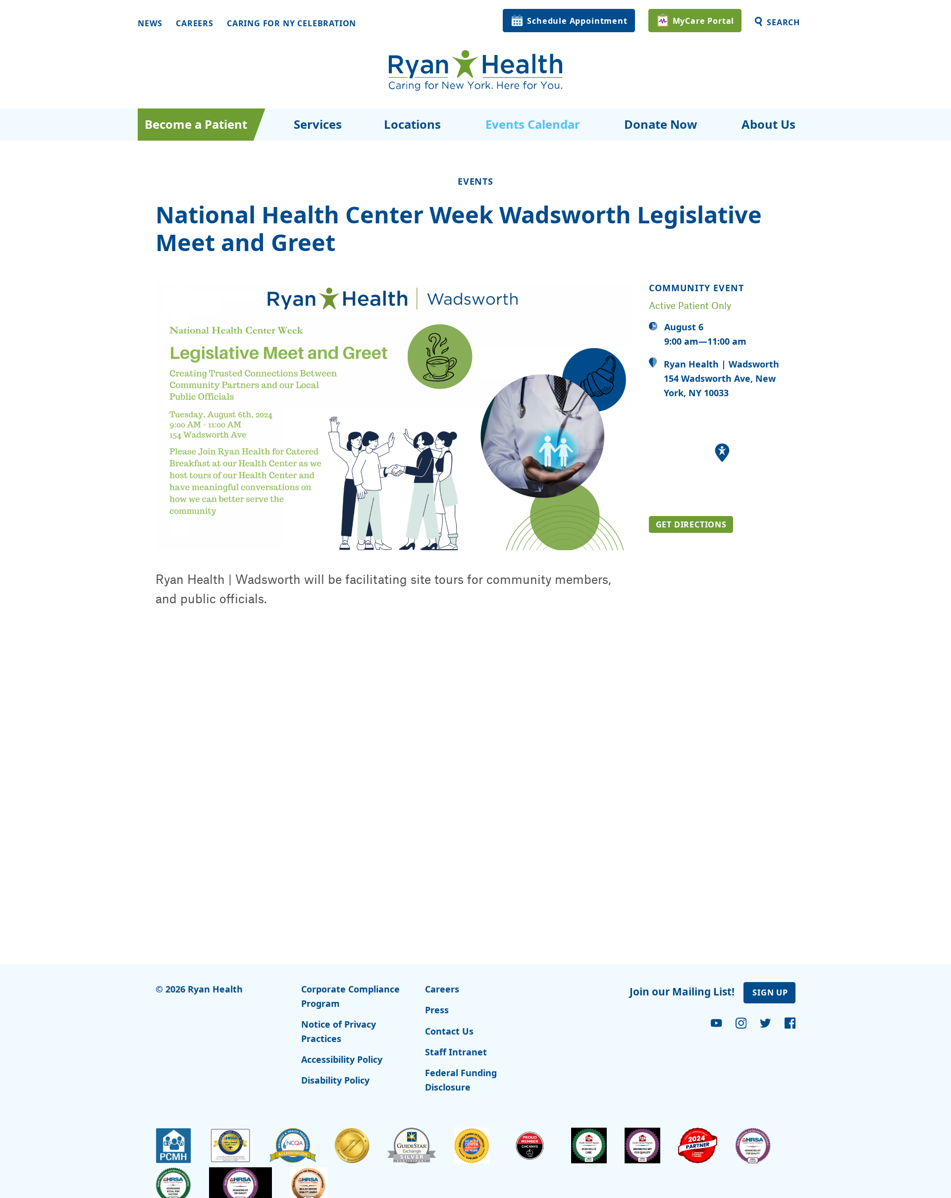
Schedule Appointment (577, 20)
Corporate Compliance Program (350, 996)
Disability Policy (335, 1080)
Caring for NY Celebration (291, 23)
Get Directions (691, 524)
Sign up (770, 992)
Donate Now (660, 124)
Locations (412, 124)
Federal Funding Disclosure (461, 1080)
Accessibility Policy (341, 1059)
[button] (722, 453)
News (150, 23)
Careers (194, 23)
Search (783, 22)
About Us (768, 124)
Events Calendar (532, 124)
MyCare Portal (704, 20)
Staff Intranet (456, 1052)
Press (437, 1010)
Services (318, 124)
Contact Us (449, 1031)
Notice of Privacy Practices (338, 1031)
